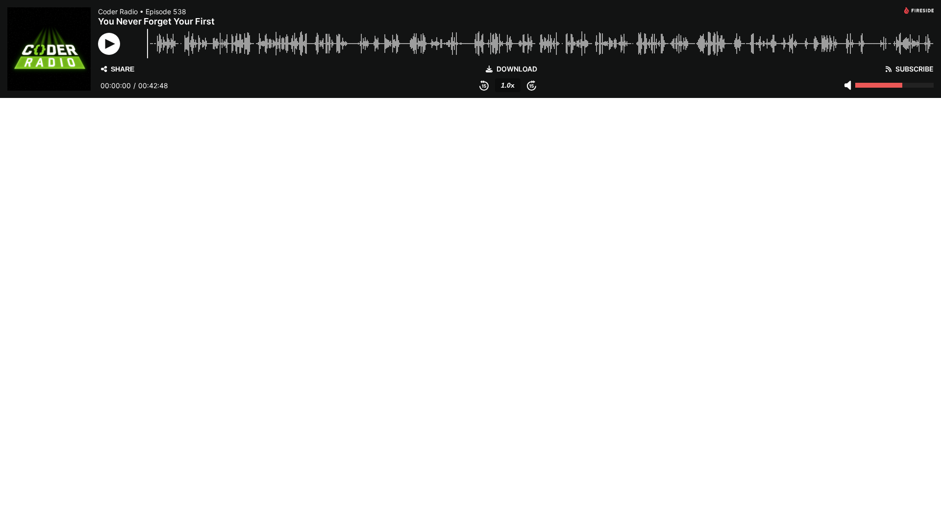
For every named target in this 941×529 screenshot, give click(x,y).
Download (516, 69)
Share (122, 69)
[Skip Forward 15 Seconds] (531, 85)
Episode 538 (166, 11)
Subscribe (914, 69)
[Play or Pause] (109, 44)
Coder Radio (118, 11)
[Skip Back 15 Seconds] (484, 85)
